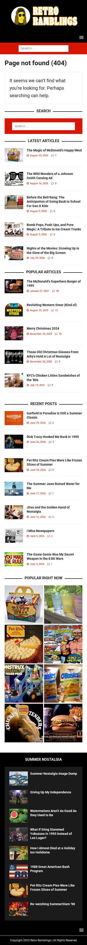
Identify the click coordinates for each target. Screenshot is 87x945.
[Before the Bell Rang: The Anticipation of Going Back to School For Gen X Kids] (14, 202)
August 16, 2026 (39, 183)
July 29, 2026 (37, 257)
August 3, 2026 (38, 234)
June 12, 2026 (38, 517)
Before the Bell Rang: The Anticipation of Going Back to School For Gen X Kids (54, 201)
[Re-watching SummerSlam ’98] (18, 909)
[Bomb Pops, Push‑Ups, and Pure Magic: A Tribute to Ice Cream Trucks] (14, 230)
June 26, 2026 (38, 442)
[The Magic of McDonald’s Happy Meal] (14, 155)
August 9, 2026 (38, 211)
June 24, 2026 (38, 469)
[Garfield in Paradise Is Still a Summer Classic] (14, 418)
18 (57, 291)
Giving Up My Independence (50, 792)
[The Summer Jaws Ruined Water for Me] (14, 489)
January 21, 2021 (39, 291)
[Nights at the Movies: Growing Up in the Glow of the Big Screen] (14, 253)
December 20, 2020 (41, 361)
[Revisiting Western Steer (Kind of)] (14, 310)
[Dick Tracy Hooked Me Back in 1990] (14, 442)
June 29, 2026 (38, 422)
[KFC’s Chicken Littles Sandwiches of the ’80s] (14, 380)
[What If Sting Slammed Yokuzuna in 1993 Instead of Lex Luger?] (18, 834)
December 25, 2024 (41, 333)
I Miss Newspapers (40, 531)
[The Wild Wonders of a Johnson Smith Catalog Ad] (14, 179)
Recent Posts (43, 404)
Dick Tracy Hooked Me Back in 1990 (53, 437)
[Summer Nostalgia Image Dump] (18, 778)
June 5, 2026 (37, 536)
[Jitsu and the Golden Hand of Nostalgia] (14, 512)
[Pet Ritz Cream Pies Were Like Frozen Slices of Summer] (14, 465)
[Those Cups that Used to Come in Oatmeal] (63, 604)
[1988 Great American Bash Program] (18, 872)
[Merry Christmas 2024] (14, 333)
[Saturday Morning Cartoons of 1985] (63, 644)
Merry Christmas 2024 (43, 328)
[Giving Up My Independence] (18, 797)
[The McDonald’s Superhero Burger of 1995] (14, 286)
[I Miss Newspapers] (14, 536)
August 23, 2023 (39, 310)
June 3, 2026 (37, 564)
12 (56, 310)
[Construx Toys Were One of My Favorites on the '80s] (24, 683)
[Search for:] (43, 48)
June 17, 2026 (38, 493)
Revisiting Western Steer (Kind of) (52, 305)
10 (60, 333)
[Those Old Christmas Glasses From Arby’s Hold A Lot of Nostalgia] (14, 357)
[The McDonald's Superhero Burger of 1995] (63, 723)
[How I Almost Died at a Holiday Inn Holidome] (18, 853)
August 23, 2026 (39, 155)
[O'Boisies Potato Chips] (63, 683)
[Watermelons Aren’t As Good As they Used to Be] (18, 816)
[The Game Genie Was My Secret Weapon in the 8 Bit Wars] (14, 559)
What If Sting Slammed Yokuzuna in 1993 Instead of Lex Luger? (51, 834)
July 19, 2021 (37, 385)
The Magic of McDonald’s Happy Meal (54, 150)
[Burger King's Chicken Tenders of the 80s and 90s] (24, 723)
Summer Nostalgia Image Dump (53, 773)
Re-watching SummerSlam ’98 (52, 904)
